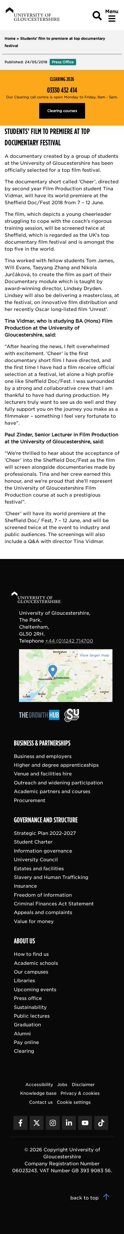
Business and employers (43, 756)
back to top (85, 1198)
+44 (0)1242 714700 (69, 641)
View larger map (94, 655)
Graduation (27, 1025)
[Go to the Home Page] (42, 598)
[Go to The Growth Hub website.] (41, 720)
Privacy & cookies (80, 1093)
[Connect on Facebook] (20, 1123)
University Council (36, 860)
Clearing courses (62, 110)
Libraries (24, 981)
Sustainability (30, 1007)
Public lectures (32, 1016)
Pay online (26, 1042)
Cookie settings (74, 1102)
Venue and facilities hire (43, 774)
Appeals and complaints (43, 912)
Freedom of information (43, 895)
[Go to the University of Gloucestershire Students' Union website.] (71, 720)
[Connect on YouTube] (85, 1123)
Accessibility (39, 1084)
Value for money (34, 921)
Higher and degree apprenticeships (56, 765)
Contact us (41, 1102)
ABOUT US (24, 941)
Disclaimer (83, 1084)
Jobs (62, 1084)
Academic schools (36, 963)
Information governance (43, 851)
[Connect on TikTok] (101, 1123)
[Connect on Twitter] (37, 1123)
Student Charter (33, 842)
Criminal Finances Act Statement (54, 903)
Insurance (25, 886)
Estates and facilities (39, 868)
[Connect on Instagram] (53, 1123)
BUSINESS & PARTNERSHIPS (42, 743)
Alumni (22, 1033)
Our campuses (31, 972)
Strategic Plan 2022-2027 (45, 833)
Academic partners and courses (52, 792)
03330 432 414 (62, 90)
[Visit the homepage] (32, 15)
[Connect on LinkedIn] (69, 1123)
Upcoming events (35, 989)
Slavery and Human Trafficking (51, 877)
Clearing (24, 1051)
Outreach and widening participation (58, 783)
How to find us (31, 954)
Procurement (29, 800)
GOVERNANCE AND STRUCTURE (46, 820)
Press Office (63, 62)
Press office (28, 998)
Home (10, 38)
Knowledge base (38, 1093)
